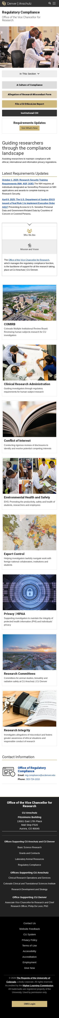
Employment (29, 962)
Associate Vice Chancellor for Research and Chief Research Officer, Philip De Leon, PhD (29, 904)
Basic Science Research (30, 847)
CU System (29, 934)
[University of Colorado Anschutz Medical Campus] (24, 3)
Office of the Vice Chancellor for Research (21, 19)
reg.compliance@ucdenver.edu (40, 775)
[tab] (29, 231)
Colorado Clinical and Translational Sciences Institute (29, 883)
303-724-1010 (33, 779)
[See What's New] (29, 126)
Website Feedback (29, 929)
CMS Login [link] (29, 1004)
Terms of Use (29, 945)
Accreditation (29, 957)
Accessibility (29, 951)
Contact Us (29, 923)
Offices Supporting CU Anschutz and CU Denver (29, 841)
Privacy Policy (29, 940)
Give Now (29, 968)
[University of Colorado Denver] (10, 3)
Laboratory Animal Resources (29, 859)
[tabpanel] (29, 265)
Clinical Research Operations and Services (29, 878)
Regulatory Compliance (21, 12)
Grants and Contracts (29, 853)
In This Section (28, 73)
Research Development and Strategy (29, 889)
